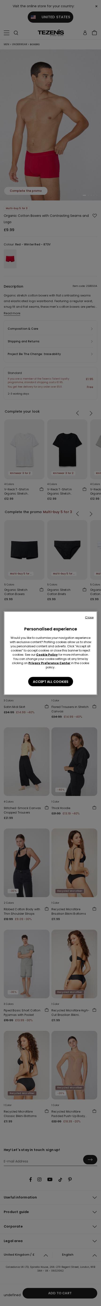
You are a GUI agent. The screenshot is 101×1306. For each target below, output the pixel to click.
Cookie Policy (47, 654)
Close (89, 617)
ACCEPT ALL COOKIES (50, 681)
